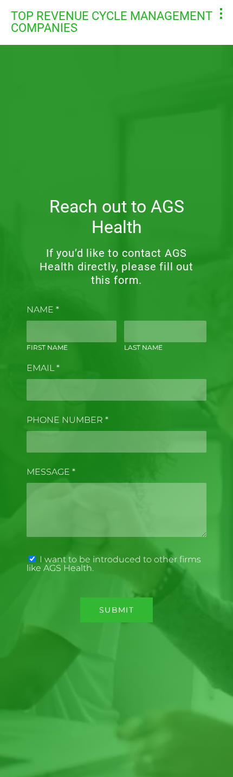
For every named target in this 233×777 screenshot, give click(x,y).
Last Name (143, 347)
